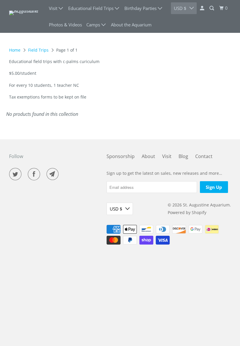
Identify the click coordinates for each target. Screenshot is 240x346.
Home (14, 50)
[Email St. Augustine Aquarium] (54, 174)
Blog (183, 156)
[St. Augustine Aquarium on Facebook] (35, 174)
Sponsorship (121, 156)
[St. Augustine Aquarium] (25, 16)
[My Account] (202, 8)
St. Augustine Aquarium (206, 205)
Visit (167, 156)
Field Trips (38, 50)
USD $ (116, 209)
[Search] (212, 8)
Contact (203, 156)
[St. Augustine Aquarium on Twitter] (16, 174)
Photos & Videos (65, 25)
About (148, 156)
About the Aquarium (131, 25)
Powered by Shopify (187, 212)
